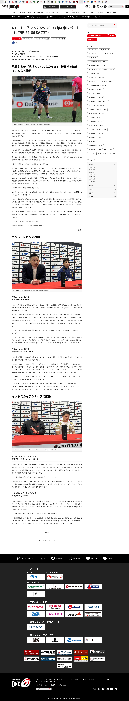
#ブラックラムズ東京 (94, 94)
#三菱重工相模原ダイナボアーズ (97, 86)
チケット (85, 12)
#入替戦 (112, 153)
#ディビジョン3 (27, 39)
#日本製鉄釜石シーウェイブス (96, 138)
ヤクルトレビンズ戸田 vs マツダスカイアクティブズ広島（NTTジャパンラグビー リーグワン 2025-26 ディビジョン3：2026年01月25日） (55, 17)
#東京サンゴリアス (93, 74)
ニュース (59, 12)
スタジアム (100, 12)
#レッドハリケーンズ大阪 (95, 126)
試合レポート (16, 39)
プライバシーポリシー (42, 685)
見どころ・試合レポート (72, 12)
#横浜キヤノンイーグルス (95, 90)
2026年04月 (91, 174)
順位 (29, 12)
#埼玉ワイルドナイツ (94, 70)
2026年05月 (91, 172)
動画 (92, 12)
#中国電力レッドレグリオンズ (96, 133)
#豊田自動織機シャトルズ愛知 (96, 114)
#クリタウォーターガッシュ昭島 (97, 130)
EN (127, 6)
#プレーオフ (91, 153)
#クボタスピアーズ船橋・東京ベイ (98, 62)
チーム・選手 (50, 12)
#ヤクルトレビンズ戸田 (58, 39)
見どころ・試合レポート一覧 (47, 541)
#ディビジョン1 (92, 50)
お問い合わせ (62, 685)
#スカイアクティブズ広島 (42, 39)
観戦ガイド (69, 7)
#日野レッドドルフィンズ (95, 141)
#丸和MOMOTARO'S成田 (95, 145)
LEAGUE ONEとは (112, 12)
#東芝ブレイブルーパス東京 (96, 78)
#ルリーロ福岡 (108, 149)
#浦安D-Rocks (92, 58)
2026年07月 (91, 167)
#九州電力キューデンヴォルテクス (98, 102)
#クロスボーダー (103, 153)
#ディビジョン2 (104, 50)
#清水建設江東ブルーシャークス (97, 110)
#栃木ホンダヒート (93, 82)
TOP (14, 12)
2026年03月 (91, 177)
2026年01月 (91, 181)
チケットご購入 (53, 7)
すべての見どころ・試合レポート (97, 36)
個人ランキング (38, 12)
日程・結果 (22, 12)
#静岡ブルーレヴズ (108, 70)
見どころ (112, 36)
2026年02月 (91, 179)
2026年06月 (91, 170)
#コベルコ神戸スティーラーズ (96, 66)
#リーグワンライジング (106, 54)
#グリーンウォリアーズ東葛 (96, 106)
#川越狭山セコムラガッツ (95, 98)
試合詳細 (46, 533)
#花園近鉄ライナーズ (94, 118)
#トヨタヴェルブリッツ (108, 82)
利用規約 (53, 685)
